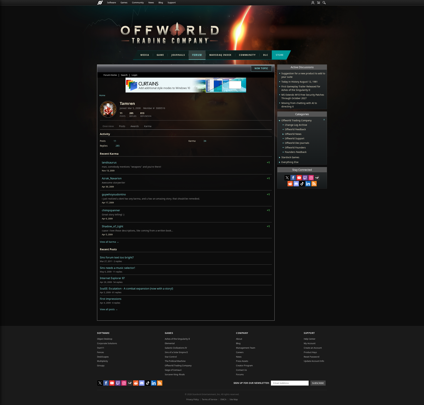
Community (138, 2)
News (151, 2)
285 (118, 145)
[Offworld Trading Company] (170, 32)
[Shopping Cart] (318, 2)
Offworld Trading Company (178, 365)
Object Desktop (104, 338)
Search (124, 74)
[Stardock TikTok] (302, 184)
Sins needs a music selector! (117, 268)
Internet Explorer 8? (112, 278)
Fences (100, 352)
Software (111, 2)
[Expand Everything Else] (279, 162)
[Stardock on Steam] (317, 178)
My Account (310, 343)
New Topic (261, 68)
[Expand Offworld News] (283, 134)
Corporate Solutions (107, 343)
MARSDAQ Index (220, 54)
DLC (265, 54)
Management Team (245, 347)
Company (242, 333)
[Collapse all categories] (324, 119)
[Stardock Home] (100, 3)
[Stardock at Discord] (296, 184)
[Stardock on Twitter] (287, 178)
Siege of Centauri (173, 369)
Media (144, 54)
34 (205, 140)
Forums (240, 374)
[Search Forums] (324, 2)
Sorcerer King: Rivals (175, 374)
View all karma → (109, 241)
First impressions (110, 299)
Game (160, 54)
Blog (161, 2)
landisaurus (109, 162)
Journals (178, 54)
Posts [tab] (122, 126)
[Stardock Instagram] (311, 178)
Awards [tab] (135, 126)
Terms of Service (209, 399)
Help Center (309, 338)
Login (134, 74)
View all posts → (109, 309)
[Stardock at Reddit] (290, 184)
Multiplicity (102, 361)
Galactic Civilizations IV (176, 347)
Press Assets (242, 361)
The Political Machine (175, 361)
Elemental (170, 343)
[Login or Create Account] (312, 2)
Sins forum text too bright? (117, 257)
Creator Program (244, 365)
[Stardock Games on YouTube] (299, 178)
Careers (239, 352)
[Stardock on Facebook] (293, 178)
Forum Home (110, 74)
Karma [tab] (147, 126)
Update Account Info (314, 361)
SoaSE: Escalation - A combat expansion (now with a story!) (136, 288)
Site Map (234, 399)
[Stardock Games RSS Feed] (314, 184)
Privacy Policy (192, 399)
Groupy (101, 365)
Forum (197, 54)
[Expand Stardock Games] (279, 157)
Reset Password (311, 356)
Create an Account (313, 347)
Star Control (171, 356)
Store (280, 54)
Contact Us (241, 369)
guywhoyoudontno (114, 194)
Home (102, 95)
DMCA (223, 399)
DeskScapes (103, 356)
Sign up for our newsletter (251, 382)
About (239, 338)
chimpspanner (111, 210)
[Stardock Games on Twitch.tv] (305, 178)
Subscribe (318, 383)
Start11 (100, 347)
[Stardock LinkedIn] (308, 184)
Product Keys (310, 352)
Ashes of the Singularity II (177, 338)
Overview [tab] (108, 126)
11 (115, 140)
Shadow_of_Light (112, 226)
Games (124, 2)
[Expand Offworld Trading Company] (279, 120)
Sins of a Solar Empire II (176, 352)
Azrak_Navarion (112, 178)
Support (172, 2)
